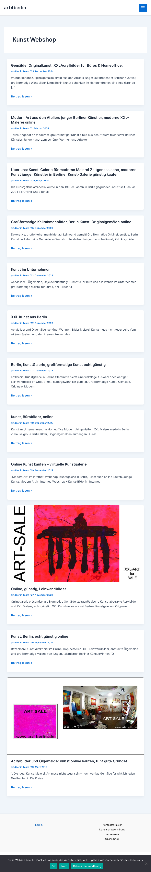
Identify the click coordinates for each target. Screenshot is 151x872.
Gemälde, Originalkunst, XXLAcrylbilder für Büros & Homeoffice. (67, 65)
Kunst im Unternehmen (31, 269)
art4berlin (15, 7)
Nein (64, 866)
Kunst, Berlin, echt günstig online (39, 636)
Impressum (112, 834)
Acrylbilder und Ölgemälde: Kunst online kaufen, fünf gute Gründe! (69, 761)
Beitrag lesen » (21, 96)
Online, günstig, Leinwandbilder (38, 589)
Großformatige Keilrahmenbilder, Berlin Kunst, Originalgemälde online (71, 222)
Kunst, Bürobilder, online (32, 417)
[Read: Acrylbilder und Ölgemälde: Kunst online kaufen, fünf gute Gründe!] (75, 715)
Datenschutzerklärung (112, 829)
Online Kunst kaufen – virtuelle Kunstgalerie (49, 464)
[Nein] (146, 864)
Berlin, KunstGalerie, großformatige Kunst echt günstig (58, 364)
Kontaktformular (112, 824)
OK (53, 866)
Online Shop (112, 838)
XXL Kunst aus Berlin (29, 317)
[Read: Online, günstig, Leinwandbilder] (75, 543)
